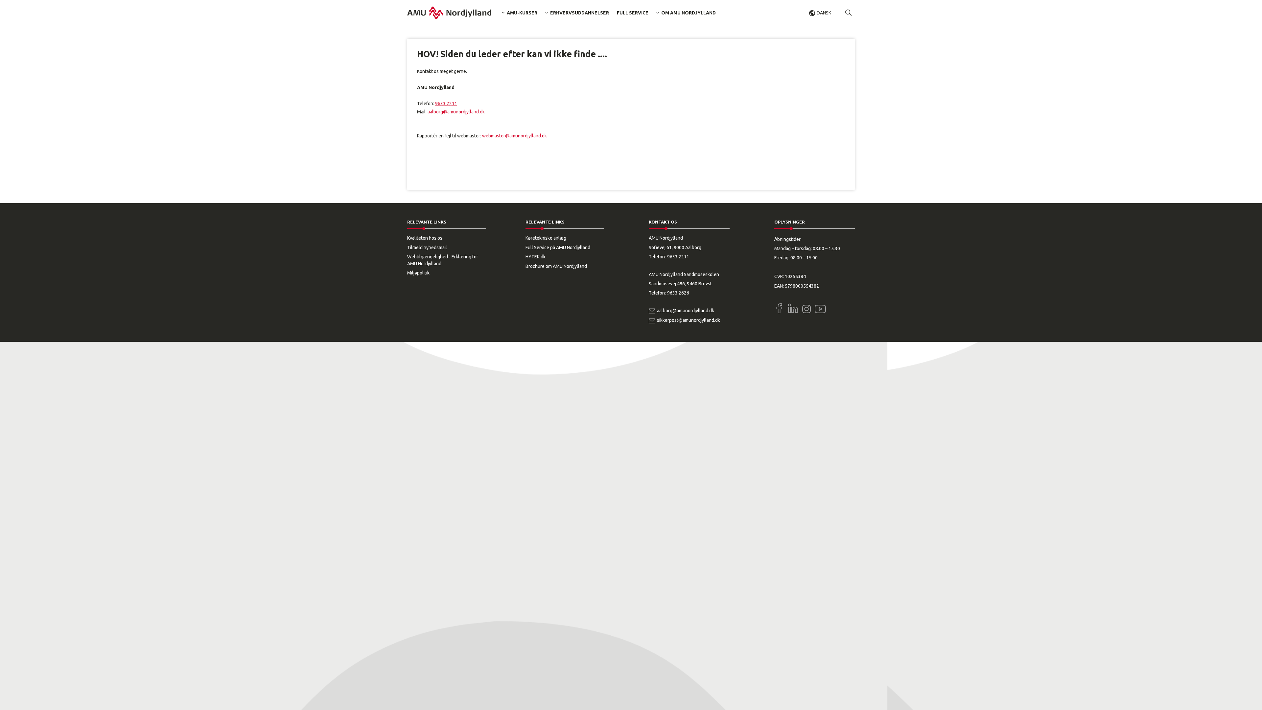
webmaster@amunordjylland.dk (514, 135)
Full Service (632, 12)
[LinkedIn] (793, 308)
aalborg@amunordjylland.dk (456, 111)
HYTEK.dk (536, 256)
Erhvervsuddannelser (579, 12)
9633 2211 (446, 103)
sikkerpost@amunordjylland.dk (688, 320)
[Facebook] (779, 308)
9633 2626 (678, 293)
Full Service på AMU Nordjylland (558, 247)
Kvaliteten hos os (424, 238)
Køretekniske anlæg (546, 238)
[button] (848, 13)
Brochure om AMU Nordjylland (556, 266)
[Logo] (449, 13)
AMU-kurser (522, 12)
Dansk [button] (824, 12)
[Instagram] (806, 309)
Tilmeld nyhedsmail (427, 247)
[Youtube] (820, 307)
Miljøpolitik (418, 272)
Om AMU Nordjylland (688, 12)
